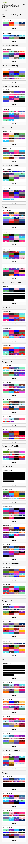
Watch (14, 29)
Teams (23, 5)
